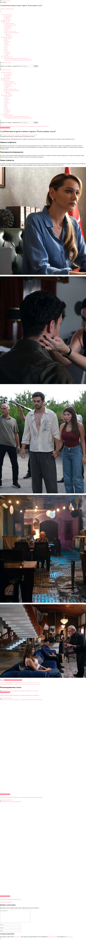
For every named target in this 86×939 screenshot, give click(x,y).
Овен (6, 47)
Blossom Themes (52, 936)
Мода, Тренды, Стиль (10, 31)
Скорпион (7, 52)
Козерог (7, 44)
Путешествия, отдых (10, 25)
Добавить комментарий (30, 135)
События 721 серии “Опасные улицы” (10, 899)
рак (6, 49)
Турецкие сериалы (8, 57)
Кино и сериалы (7, 14)
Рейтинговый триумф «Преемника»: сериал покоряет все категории (19, 695)
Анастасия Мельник (6, 135)
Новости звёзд (6, 20)
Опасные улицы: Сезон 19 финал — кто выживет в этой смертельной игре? (21, 797)
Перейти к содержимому (7, 8)
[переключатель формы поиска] (0, 64)
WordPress (70, 936)
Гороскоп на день (7, 37)
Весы (6, 40)
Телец (6, 55)
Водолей (7, 41)
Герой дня (8, 19)
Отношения (8, 26)
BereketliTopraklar (9, 680)
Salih (18, 680)
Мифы (7, 29)
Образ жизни (6, 22)
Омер (20, 680)
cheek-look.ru (17, 936)
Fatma (15, 680)
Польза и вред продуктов (12, 32)
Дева (6, 43)
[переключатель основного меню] (0, 10)
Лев (6, 46)
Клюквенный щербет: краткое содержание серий (18, 60)
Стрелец (7, 54)
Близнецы (8, 38)
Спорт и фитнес (9, 23)
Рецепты (7, 34)
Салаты (10, 35)
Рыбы (6, 51)
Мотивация (8, 28)
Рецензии (7, 17)
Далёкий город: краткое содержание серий (17, 58)
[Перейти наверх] (0, 938)
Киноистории (8, 16)
